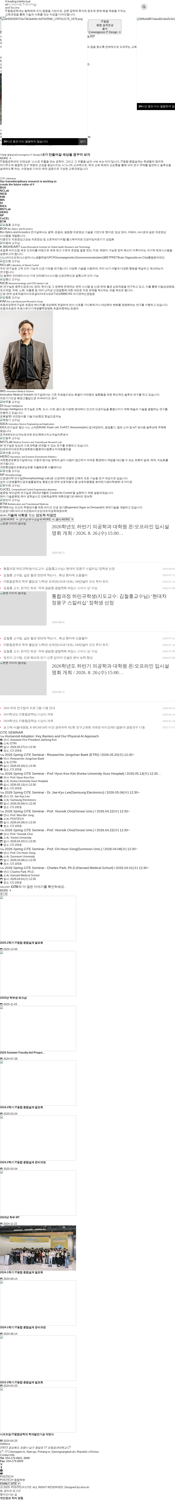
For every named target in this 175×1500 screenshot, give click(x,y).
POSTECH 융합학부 (12, 1479)
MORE (4, 158)
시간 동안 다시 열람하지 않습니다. (26, 141)
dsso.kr (84, 1487)
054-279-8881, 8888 (17, 1458)
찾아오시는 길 (8, 1494)
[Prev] (1, 894)
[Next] (6, 894)
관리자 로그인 (12, 1490)
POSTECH (7, 1476)
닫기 (83, 141)
